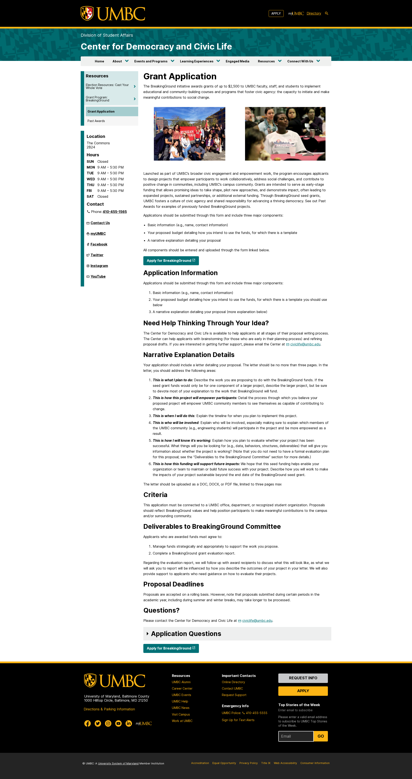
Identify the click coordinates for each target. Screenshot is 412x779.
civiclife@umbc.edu (305, 344)
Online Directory (233, 682)
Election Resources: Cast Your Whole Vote (107, 86)
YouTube (98, 278)
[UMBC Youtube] (118, 723)
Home (99, 61)
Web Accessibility (285, 763)
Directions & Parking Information (109, 709)
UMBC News (180, 708)
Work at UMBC (182, 721)
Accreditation (200, 763)
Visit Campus (181, 714)
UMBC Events (181, 695)
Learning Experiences (197, 61)
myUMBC (98, 235)
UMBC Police (231, 713)
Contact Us (100, 223)
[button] (237, 633)
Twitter (97, 256)
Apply (276, 13)
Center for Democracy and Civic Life (156, 46)
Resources (266, 61)
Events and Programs (151, 61)
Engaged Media (237, 61)
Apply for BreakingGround (169, 260)
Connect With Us (300, 61)
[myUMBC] (296, 13)
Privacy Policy (248, 763)
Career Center (182, 688)
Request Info (303, 678)
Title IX (265, 763)
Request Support (234, 695)
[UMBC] (112, 13)
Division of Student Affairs (107, 35)
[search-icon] (326, 13)
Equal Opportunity (224, 763)
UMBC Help (180, 701)
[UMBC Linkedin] (128, 723)
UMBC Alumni (181, 682)
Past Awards (96, 121)
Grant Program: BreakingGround (97, 98)
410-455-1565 (115, 211)
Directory (314, 13)
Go (321, 736)
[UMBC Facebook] (87, 723)
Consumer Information (315, 763)
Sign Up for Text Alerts (238, 720)
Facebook (99, 246)
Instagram (99, 267)
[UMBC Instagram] (108, 723)
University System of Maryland (118, 763)
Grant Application (101, 111)
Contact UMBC (232, 688)
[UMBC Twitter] (98, 723)
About (117, 61)
